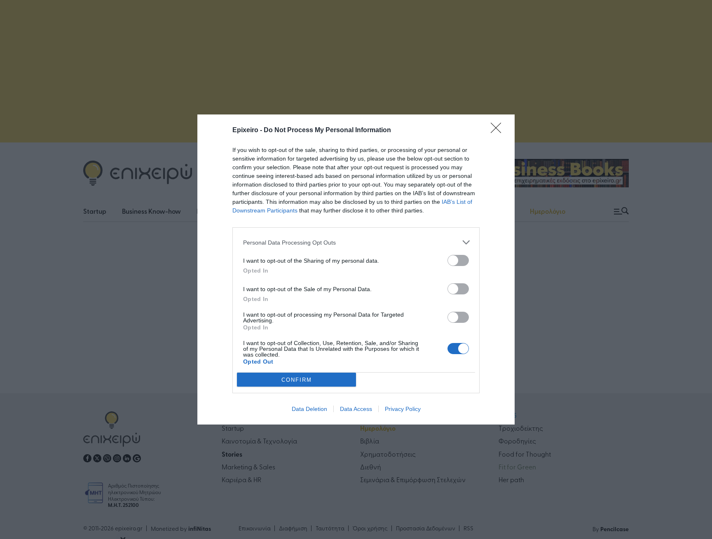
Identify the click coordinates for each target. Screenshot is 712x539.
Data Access (356, 409)
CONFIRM (296, 380)
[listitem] (356, 242)
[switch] (458, 260)
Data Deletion (309, 409)
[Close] (498, 130)
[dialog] (356, 269)
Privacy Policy (403, 409)
